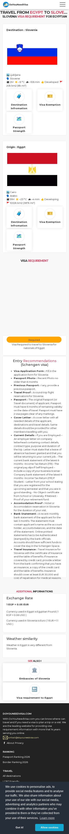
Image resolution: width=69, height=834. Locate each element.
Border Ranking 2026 (15, 762)
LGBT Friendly (11, 781)
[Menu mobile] (62, 5)
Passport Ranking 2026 (16, 756)
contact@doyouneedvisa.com (23, 737)
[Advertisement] (34, 299)
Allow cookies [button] (49, 827)
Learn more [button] (47, 818)
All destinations (12, 775)
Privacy (19, 742)
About (10, 742)
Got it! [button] (20, 827)
